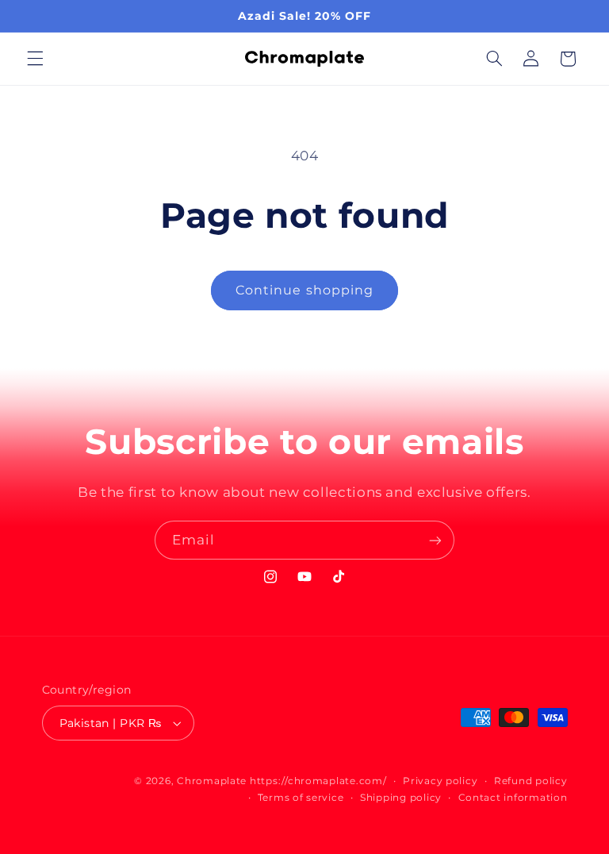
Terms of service (301, 797)
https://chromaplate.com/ (318, 781)
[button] (35, 58)
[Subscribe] (435, 540)
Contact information (513, 797)
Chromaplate (212, 781)
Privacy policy (440, 781)
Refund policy (531, 781)
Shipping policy (401, 797)
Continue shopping (304, 290)
